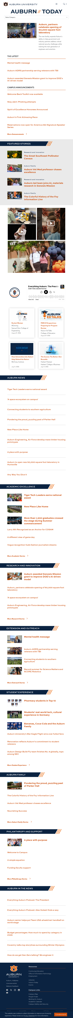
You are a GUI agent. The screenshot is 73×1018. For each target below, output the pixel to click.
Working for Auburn (35, 999)
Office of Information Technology (40, 974)
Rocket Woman (17, 323)
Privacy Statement (29, 1016)
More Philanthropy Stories (17, 879)
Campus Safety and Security (38, 1004)
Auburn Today (33, 982)
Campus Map (33, 994)
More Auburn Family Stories (17, 822)
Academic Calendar (35, 1002)
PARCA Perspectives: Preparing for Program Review (49, 325)
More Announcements (15, 134)
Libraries (32, 980)
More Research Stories (16, 619)
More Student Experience (17, 765)
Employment (33, 976)
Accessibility (22, 1011)
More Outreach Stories (16, 683)
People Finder (33, 997)
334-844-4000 (11, 983)
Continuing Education (36, 971)
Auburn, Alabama (12, 980)
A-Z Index (46, 1011)
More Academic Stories (16, 556)
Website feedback (12, 986)
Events (31, 985)
